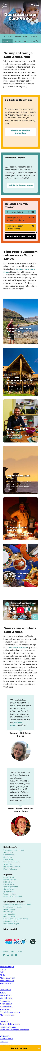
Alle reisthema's (7, 1015)
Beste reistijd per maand (12, 896)
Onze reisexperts (9, 916)
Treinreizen (7, 864)
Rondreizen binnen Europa (13, 850)
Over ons (4, 1041)
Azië (2, 972)
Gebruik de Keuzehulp (10, 1024)
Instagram (12, 955)
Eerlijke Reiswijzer (10, 909)
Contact (6, 951)
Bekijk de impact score (21, 185)
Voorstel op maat (19, 1048)
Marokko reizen (9, 884)
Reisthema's (5, 989)
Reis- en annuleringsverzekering (15, 919)
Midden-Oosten (7, 980)
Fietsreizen (7, 857)
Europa (3, 969)
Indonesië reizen (9, 879)
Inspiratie (33, 36)
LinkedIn (16, 955)
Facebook (4, 955)
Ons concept (8, 912)
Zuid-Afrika (8, 36)
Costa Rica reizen (10, 877)
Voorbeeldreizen (21, 36)
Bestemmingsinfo (31, 41)
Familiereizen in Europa (12, 862)
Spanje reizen (8, 891)
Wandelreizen (8, 855)
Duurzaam (7, 41)
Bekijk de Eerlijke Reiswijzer (20, 132)
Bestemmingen (7, 966)
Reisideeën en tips (8, 1027)
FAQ (12, 951)
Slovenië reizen (9, 889)
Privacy (19, 951)
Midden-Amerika (7, 978)
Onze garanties (9, 914)
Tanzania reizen (9, 894)
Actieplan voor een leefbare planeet (17, 904)
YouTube (8, 955)
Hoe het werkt (6, 1038)
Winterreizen (8, 859)
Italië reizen (7, 882)
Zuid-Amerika (6, 983)
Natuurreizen (6, 1003)
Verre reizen (8, 852)
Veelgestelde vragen (11, 923)
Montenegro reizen (10, 887)
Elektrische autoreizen (11, 867)
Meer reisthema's (10, 869)
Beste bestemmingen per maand (14, 1029)
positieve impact (16, 724)
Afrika (2, 975)
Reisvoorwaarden (10, 921)
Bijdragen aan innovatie (12, 907)
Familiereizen (6, 1006)
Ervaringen (18, 41)
